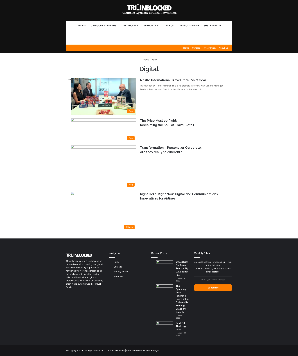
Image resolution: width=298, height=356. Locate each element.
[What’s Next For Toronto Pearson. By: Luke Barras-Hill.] (164, 266)
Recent (82, 25)
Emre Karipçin (152, 350)
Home (186, 48)
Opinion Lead (151, 25)
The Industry (130, 25)
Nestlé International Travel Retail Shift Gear (173, 80)
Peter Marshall (74, 79)
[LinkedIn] (68, 293)
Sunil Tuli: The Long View (181, 326)
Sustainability (212, 25)
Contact (196, 48)
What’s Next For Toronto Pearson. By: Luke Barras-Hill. (182, 268)
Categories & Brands (103, 25)
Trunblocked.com (116, 350)
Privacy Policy (209, 48)
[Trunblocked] (149, 9)
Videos (169, 25)
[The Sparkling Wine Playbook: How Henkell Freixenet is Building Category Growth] (164, 290)
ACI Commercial (189, 25)
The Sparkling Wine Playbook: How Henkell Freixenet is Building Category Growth (182, 299)
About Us (223, 48)
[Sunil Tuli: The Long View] (164, 327)
